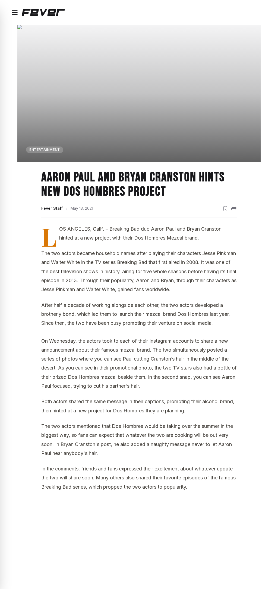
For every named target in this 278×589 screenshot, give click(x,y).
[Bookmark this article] (225, 208)
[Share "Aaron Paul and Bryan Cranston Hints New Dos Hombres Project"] (234, 208)
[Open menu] (14, 12)
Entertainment (44, 150)
